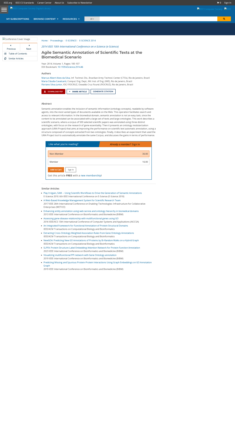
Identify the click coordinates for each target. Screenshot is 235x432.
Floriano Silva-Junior (51, 84)
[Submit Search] (224, 18)
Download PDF (55, 91)
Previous (11, 48)
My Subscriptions (17, 19)
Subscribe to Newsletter (79, 2)
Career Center (44, 2)
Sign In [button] (227, 2)
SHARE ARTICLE (79, 91)
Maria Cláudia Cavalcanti (53, 81)
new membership (91, 175)
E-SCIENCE (71, 40)
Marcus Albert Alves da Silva (55, 77)
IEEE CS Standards (24, 2)
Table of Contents (17, 53)
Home (44, 40)
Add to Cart (56, 169)
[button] (219, 2)
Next (28, 48)
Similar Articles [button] (16, 58)
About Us (59, 2)
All (91, 19)
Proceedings (56, 40)
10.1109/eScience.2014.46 (70, 66)
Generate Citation (103, 91)
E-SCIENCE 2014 (87, 40)
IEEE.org (8, 2)
